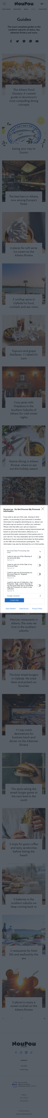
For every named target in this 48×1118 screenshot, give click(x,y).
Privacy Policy (37, 609)
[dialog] (24, 559)
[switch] (39, 557)
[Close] (43, 509)
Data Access (24, 609)
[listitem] (24, 551)
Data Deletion (11, 609)
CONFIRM (14, 600)
